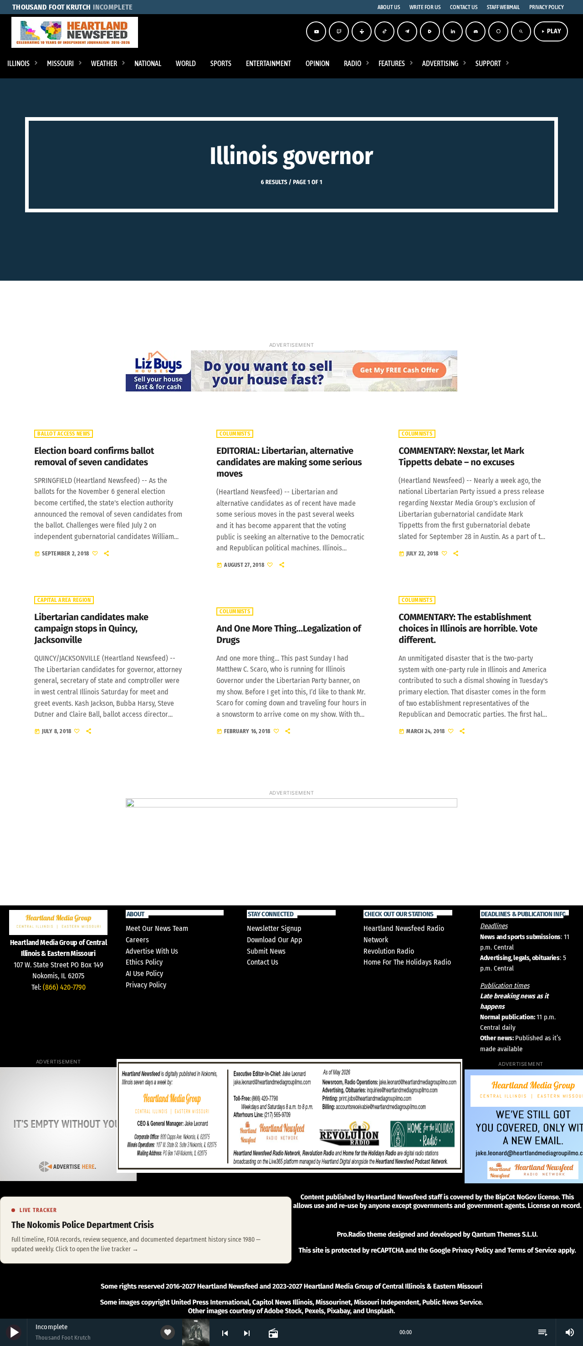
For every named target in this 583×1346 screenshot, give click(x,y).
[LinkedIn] (453, 31)
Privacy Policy (146, 985)
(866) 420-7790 (64, 987)
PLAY (551, 31)
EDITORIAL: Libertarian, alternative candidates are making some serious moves (289, 462)
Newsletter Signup (274, 928)
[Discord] (475, 31)
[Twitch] (339, 31)
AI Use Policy (144, 973)
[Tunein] (362, 31)
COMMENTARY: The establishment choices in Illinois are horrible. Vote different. (468, 629)
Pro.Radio (351, 1234)
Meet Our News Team (157, 928)
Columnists (235, 434)
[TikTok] (384, 31)
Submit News (266, 951)
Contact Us (262, 962)
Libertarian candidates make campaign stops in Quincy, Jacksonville (91, 629)
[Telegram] (407, 31)
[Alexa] (498, 31)
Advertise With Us (152, 951)
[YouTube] (316, 31)
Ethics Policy (144, 962)
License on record (553, 1206)
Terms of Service (532, 1250)
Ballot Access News (63, 434)
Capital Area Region (64, 600)
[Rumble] (430, 31)
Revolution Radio (388, 951)
